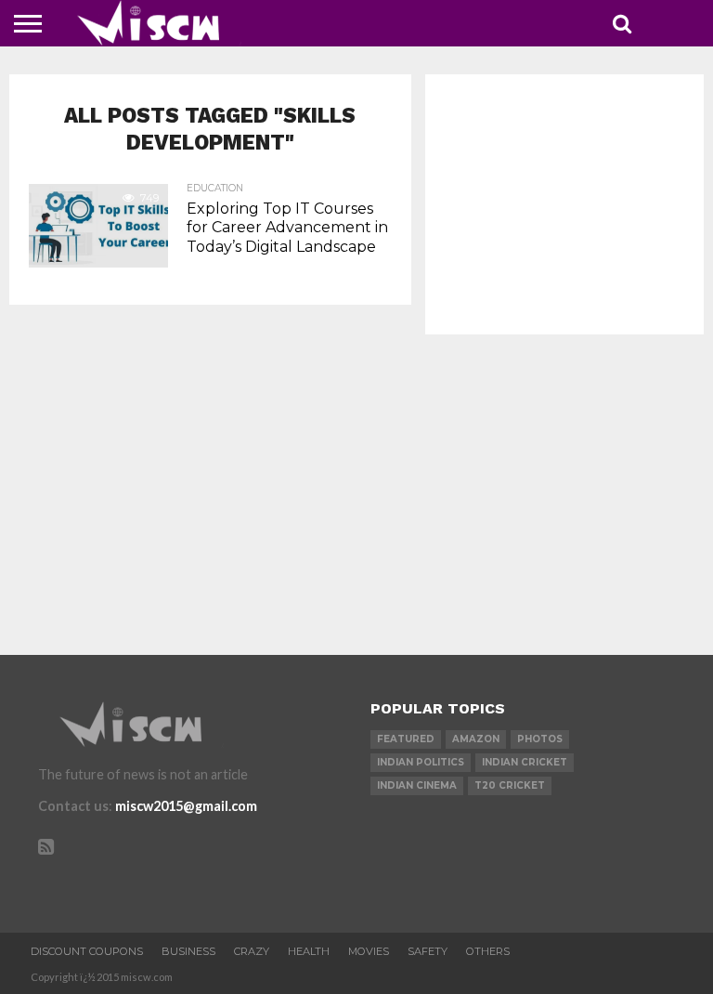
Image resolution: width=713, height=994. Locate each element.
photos (540, 739)
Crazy (251, 951)
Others (488, 951)
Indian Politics (420, 762)
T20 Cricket (509, 785)
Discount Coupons (87, 951)
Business (188, 951)
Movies (368, 951)
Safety (427, 951)
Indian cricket (524, 762)
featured (405, 739)
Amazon (475, 739)
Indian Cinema (417, 785)
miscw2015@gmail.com (186, 806)
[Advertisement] (564, 204)
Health (309, 951)
